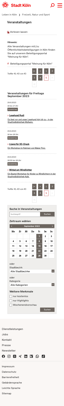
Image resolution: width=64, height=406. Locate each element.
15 (39, 246)
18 (13, 251)
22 (39, 251)
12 (20, 246)
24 (51, 251)
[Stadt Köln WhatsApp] (37, 356)
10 (51, 241)
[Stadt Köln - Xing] (20, 356)
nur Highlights (21, 300)
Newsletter (9, 350)
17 (51, 246)
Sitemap (6, 393)
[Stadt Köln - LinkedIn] (25, 356)
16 (45, 246)
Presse (6, 345)
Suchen (47, 214)
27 (26, 255)
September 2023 (32, 226)
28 (33, 255)
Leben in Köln (9, 14)
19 (20, 251)
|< (34, 71)
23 (45, 251)
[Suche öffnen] (52, 5)
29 (39, 255)
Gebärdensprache (12, 382)
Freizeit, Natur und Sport (36, 14)
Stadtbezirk (15, 265)
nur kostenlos (20, 296)
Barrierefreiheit (10, 377)
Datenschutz (9, 371)
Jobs (5, 334)
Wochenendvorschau (25, 305)
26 (20, 255)
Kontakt (6, 339)
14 (33, 246)
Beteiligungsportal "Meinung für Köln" (31, 63)
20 (26, 251)
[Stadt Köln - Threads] (14, 356)
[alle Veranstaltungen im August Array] (12, 226)
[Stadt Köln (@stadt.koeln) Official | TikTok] (43, 356)
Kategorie (14, 279)
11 (13, 246)
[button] (59, 5)
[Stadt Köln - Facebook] (3, 356)
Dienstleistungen (12, 329)
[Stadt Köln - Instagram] (9, 356)
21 (33, 251)
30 (45, 255)
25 (13, 255)
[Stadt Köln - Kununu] (31, 356)
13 (26, 246)
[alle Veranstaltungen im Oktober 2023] (52, 226)
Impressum (8, 366)
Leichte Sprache (11, 388)
